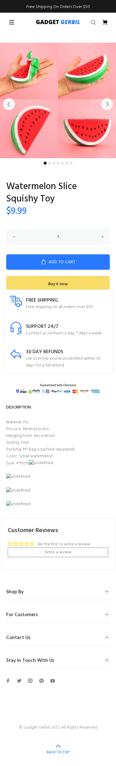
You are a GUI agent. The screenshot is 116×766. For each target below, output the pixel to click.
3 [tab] (53, 163)
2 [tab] (49, 163)
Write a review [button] (58, 552)
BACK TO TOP (58, 752)
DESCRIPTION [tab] (18, 407)
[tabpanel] (58, 101)
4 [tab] (58, 163)
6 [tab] (66, 163)
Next (107, 104)
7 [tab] (71, 163)
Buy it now (58, 284)
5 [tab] (62, 163)
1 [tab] (45, 163)
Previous (9, 104)
